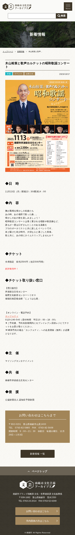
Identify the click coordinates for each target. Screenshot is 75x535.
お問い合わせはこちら (37, 511)
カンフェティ (11, 316)
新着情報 (20, 51)
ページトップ (39, 471)
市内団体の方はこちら (37, 521)
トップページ (8, 51)
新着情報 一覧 (37, 453)
